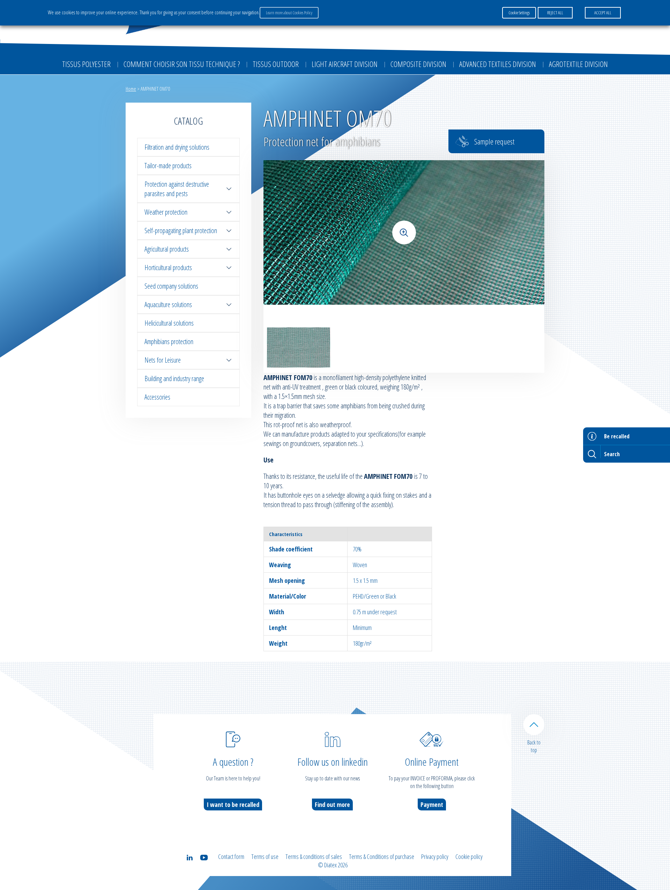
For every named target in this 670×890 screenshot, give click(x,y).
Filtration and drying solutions (176, 147)
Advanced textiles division (497, 64)
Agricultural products (166, 249)
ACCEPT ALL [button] (602, 12)
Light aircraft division (345, 64)
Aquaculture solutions (168, 304)
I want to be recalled (233, 804)
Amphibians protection (168, 341)
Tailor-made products (168, 165)
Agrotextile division (578, 64)
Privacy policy (434, 856)
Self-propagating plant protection (180, 230)
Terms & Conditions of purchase (381, 856)
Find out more (332, 804)
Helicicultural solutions (169, 323)
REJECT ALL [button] (555, 12)
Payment (431, 804)
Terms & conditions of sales (313, 856)
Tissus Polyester (86, 64)
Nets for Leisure (162, 360)
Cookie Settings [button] (519, 12)
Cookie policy (469, 856)
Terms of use (264, 856)
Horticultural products (168, 267)
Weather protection (165, 212)
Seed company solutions (171, 286)
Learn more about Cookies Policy (289, 12)
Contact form (231, 856)
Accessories (157, 397)
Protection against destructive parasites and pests (176, 188)
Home (131, 88)
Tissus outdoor (276, 64)
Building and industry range (174, 378)
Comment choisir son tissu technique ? (182, 64)
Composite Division (418, 64)
